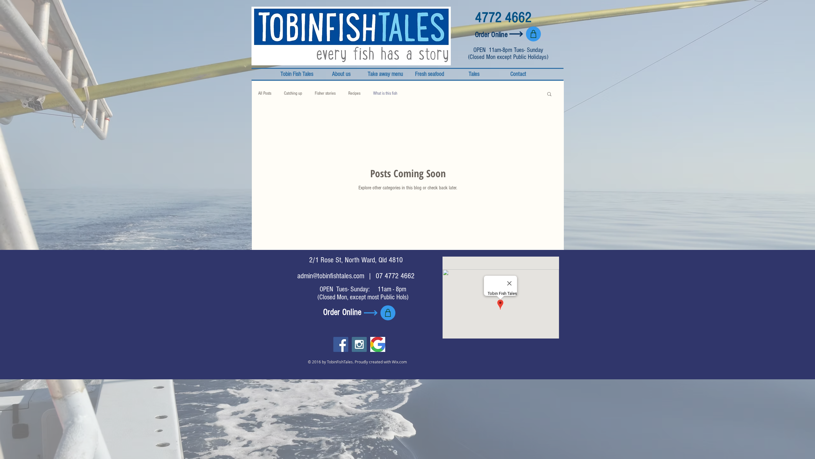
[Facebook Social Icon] (340, 344)
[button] (549, 94)
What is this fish (385, 93)
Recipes (354, 93)
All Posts (264, 93)
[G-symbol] (377, 344)
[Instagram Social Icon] (359, 344)
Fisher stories (325, 93)
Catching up (293, 93)
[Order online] (533, 33)
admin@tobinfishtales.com (330, 276)
